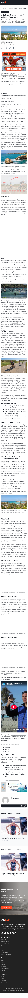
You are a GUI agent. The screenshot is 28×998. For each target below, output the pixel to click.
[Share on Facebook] (6, 48)
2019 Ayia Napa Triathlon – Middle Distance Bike (14, 633)
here (14, 540)
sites (9, 452)
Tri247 (2, 976)
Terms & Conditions (6, 954)
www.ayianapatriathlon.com (9, 75)
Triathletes (4, 966)
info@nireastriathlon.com (12, 780)
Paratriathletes (4, 968)
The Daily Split (4, 982)
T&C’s (20, 988)
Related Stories (7, 813)
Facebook (7, 747)
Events (3, 964)
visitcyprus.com (10, 309)
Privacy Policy (4, 952)
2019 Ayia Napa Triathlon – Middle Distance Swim (15, 592)
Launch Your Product (6, 944)
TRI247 (4, 8)
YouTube (7, 749)
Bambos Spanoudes (4, 594)
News (2, 962)
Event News (22, 8)
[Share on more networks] (13, 48)
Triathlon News (12, 8)
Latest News (6, 850)
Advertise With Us (5, 941)
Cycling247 (4, 980)
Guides (3, 970)
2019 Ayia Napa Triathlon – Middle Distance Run (14, 667)
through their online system (18, 735)
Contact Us (4, 946)
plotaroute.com (12, 594)
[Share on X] (10, 48)
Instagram (7, 751)
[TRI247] (4, 2)
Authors (3, 950)
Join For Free (6, 907)
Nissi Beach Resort (10, 126)
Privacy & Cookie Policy (12, 988)
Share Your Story (5, 948)
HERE (10, 130)
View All (18, 813)
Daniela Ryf (15, 323)
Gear (2, 960)
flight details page (13, 354)
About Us (3, 939)
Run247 (3, 978)
